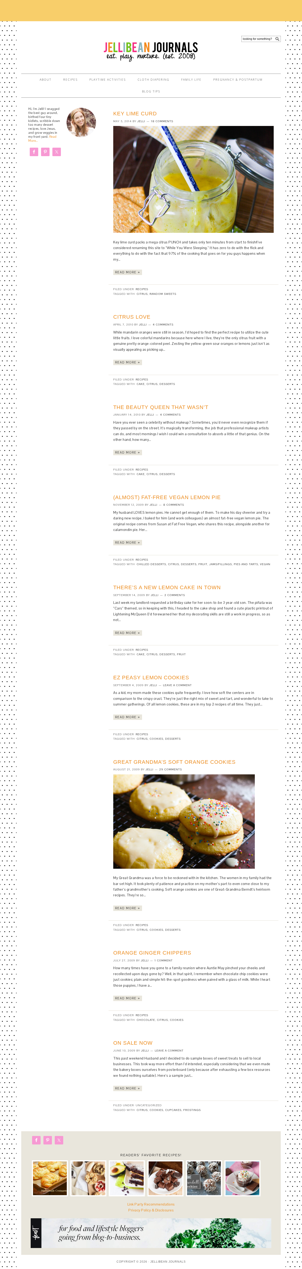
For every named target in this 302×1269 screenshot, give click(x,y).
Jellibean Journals (63, 45)
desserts (167, 384)
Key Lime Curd (135, 114)
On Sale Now (133, 1043)
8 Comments (173, 505)
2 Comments (174, 595)
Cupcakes (173, 1110)
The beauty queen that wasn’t (160, 407)
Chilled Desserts (151, 564)
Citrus (142, 294)
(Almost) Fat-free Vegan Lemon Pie (167, 497)
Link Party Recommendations (151, 1204)
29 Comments (170, 769)
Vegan (265, 564)
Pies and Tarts (246, 564)
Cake (141, 384)
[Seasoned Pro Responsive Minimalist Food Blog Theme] (151, 1246)
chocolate (146, 1020)
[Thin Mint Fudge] (165, 1178)
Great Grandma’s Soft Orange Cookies (174, 762)
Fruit (202, 564)
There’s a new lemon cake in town (167, 587)
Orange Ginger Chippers (152, 953)
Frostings (192, 1110)
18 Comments (162, 121)
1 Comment (164, 960)
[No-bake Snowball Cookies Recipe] (204, 1178)
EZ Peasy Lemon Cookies (151, 677)
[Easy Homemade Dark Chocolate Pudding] (242, 1178)
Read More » (127, 272)
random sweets (163, 294)
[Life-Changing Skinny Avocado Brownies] (127, 1178)
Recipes (142, 289)
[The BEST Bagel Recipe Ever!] (88, 1178)
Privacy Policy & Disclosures (151, 1210)
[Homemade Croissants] (50, 1178)
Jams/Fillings (220, 564)
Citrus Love (132, 317)
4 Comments (163, 324)
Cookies (156, 739)
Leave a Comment (177, 685)
